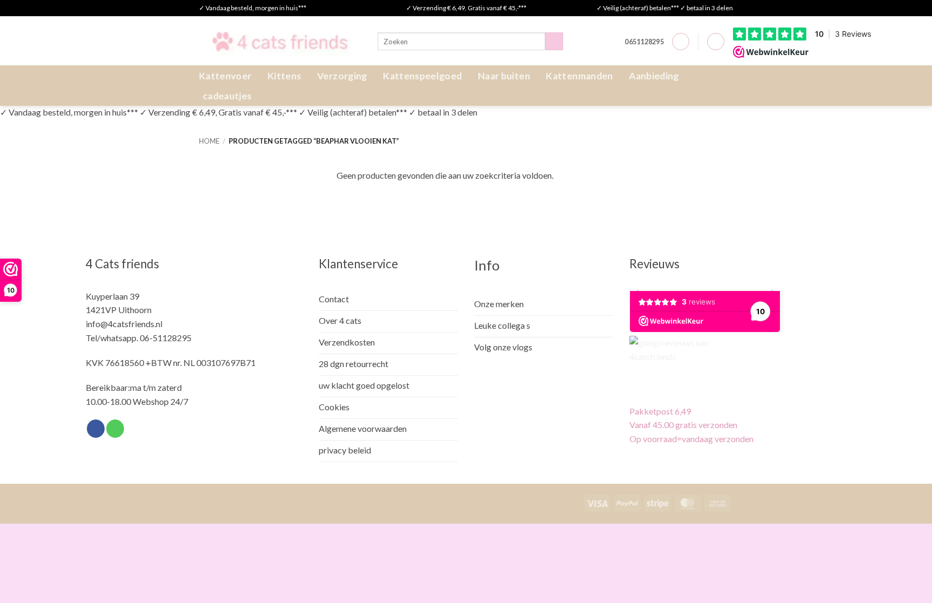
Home (209, 141)
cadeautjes (227, 95)
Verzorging (342, 76)
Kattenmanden (579, 76)
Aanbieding (654, 76)
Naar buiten (504, 76)
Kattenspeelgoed (422, 76)
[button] (680, 41)
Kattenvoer (225, 76)
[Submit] (554, 41)
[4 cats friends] (280, 41)
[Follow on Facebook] (96, 428)
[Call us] (115, 428)
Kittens (284, 76)
